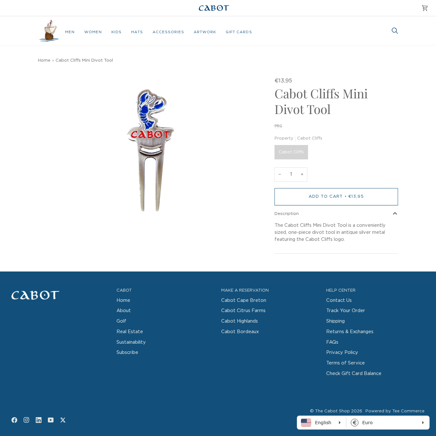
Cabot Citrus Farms (243, 310)
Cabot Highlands (239, 321)
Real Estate (130, 331)
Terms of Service (345, 363)
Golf (121, 321)
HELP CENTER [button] (341, 290)
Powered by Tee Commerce (395, 411)
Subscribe (127, 352)
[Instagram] (26, 420)
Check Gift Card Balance (353, 373)
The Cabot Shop (332, 411)
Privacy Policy (342, 352)
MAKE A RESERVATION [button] (245, 290)
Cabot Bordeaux (240, 331)
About (124, 310)
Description (286, 214)
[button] (69, 32)
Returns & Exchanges (349, 331)
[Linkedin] (38, 420)
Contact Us (339, 300)
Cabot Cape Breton (243, 300)
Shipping (335, 321)
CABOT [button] (124, 290)
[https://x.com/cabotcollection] (63, 420)
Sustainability (131, 342)
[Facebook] (14, 420)
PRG (278, 126)
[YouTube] (51, 420)
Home (44, 60)
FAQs (332, 342)
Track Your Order (345, 310)
